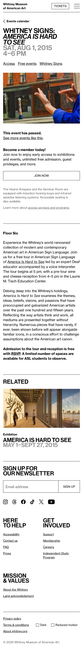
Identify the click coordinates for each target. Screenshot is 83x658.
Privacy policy (12, 618)
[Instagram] (5, 501)
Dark (43, 625)
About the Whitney (15, 589)
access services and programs (48, 207)
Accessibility (11, 534)
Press (7, 553)
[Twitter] (41, 501)
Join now (41, 175)
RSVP (15, 353)
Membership (51, 540)
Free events (27, 63)
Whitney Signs (51, 63)
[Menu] (76, 6)
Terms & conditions (16, 625)
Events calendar (18, 21)
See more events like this (23, 138)
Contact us (10, 540)
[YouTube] (51, 501)
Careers (48, 547)
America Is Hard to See (25, 262)
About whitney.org (15, 631)
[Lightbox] (41, 98)
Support (48, 534)
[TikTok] (32, 501)
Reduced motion (66, 625)
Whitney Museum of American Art (15, 6)
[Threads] (14, 501)
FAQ (6, 547)
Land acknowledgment (18, 596)
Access (9, 63)
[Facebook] (23, 501)
